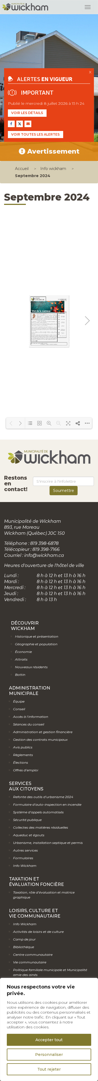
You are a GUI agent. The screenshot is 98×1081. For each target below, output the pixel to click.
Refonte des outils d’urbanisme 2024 (43, 797)
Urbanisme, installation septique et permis (48, 843)
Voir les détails (27, 113)
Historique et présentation (36, 636)
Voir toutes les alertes (35, 134)
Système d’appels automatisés (38, 812)
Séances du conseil (28, 724)
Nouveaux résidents (31, 667)
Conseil (19, 709)
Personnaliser (49, 1054)
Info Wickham (24, 866)
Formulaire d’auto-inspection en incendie (47, 804)
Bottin (20, 675)
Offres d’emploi (25, 770)
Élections (20, 762)
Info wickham (53, 168)
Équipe (18, 701)
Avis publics (22, 747)
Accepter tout (49, 1039)
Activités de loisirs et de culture (38, 932)
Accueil (22, 168)
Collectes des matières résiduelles (40, 827)
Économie (23, 652)
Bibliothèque (23, 947)
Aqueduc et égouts (28, 835)
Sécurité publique (27, 820)
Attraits (21, 659)
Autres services (25, 850)
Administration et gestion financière (42, 732)
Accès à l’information (30, 717)
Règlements (23, 755)
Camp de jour (24, 939)
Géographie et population (36, 644)
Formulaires (23, 858)
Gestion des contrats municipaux (40, 739)
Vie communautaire (29, 962)
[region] (49, 1029)
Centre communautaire (33, 954)
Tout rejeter (49, 1069)
